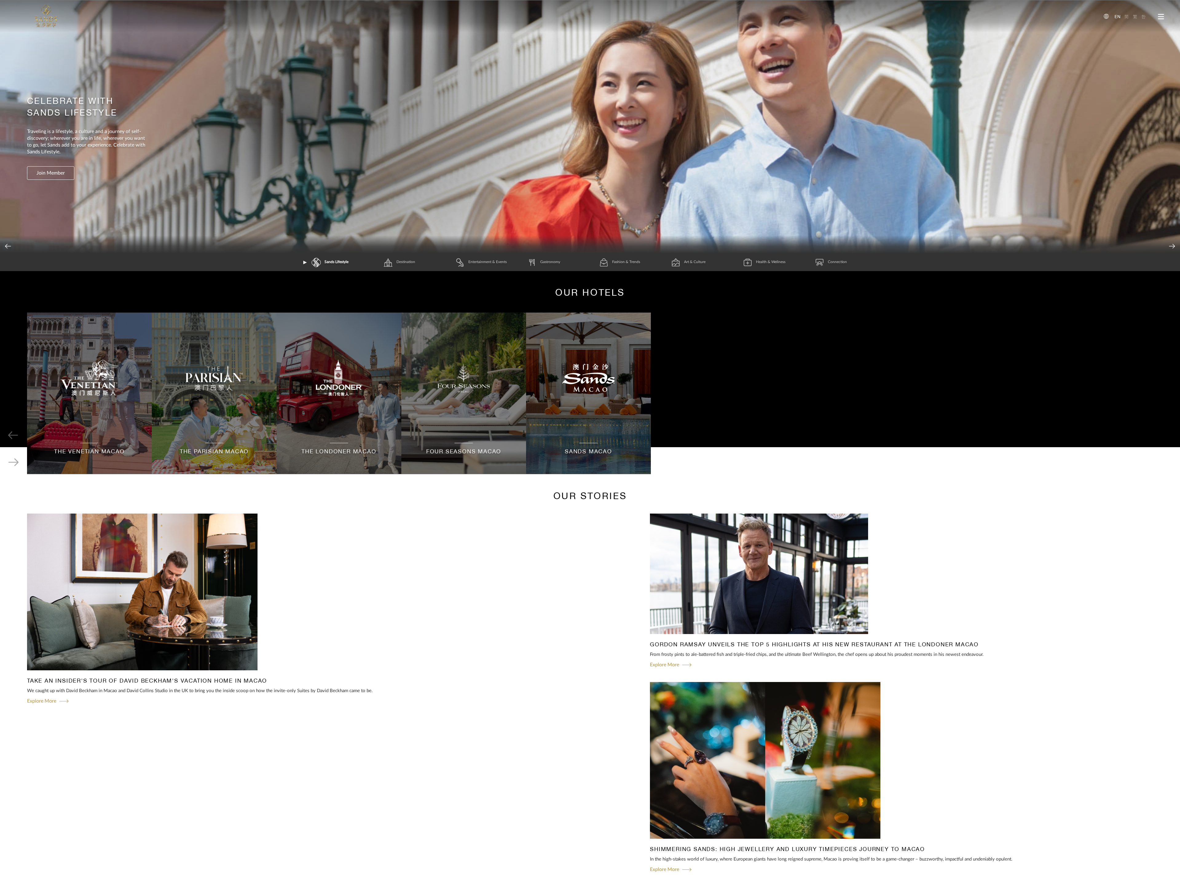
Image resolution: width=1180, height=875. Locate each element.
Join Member (51, 173)
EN (1117, 16)
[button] (1172, 246)
